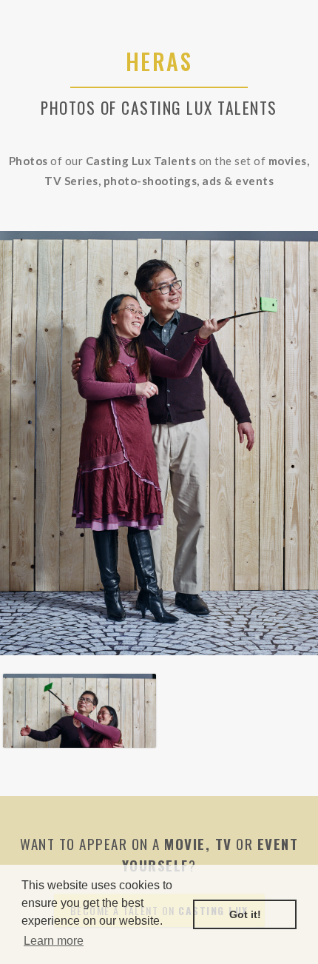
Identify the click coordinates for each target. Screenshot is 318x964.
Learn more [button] (54, 940)
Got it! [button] (245, 914)
